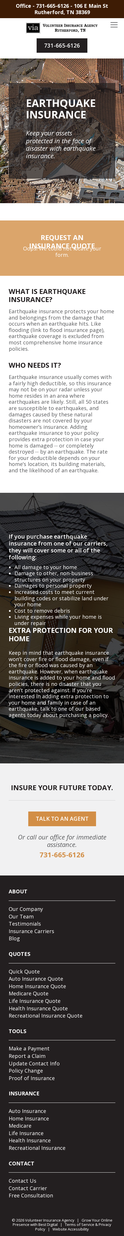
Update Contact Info (34, 1063)
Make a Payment (29, 1048)
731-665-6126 (52, 5)
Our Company (26, 908)
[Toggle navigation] (114, 25)
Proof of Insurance (32, 1078)
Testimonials (25, 923)
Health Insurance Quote (38, 1008)
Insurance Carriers (31, 931)
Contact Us (22, 1180)
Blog (14, 938)
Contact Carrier (28, 1188)
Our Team (21, 916)
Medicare (20, 1125)
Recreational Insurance (37, 1147)
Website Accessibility (70, 1229)
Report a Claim (27, 1055)
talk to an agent (62, 818)
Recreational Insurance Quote (45, 1015)
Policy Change (26, 1070)
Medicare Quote (28, 993)
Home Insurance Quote (37, 986)
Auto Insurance (27, 1110)
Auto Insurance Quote (36, 978)
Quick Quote (24, 971)
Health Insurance (30, 1140)
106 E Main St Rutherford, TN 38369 (71, 9)
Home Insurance (29, 1118)
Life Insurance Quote (35, 1000)
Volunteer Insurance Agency (49, 1220)
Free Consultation (31, 1195)
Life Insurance (26, 1133)
